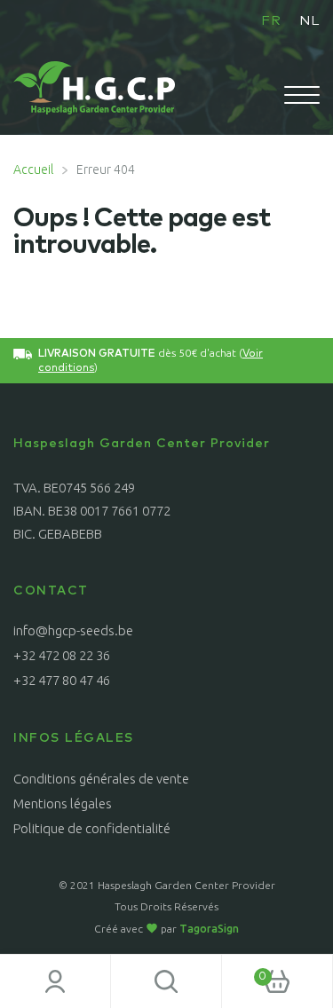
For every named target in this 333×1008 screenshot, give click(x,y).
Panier (244, 970)
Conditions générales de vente (101, 778)
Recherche (166, 981)
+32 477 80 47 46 (61, 680)
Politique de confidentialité (91, 828)
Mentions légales (62, 803)
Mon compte (55, 981)
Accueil (33, 169)
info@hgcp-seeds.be (73, 630)
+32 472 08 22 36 (61, 655)
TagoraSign (209, 928)
